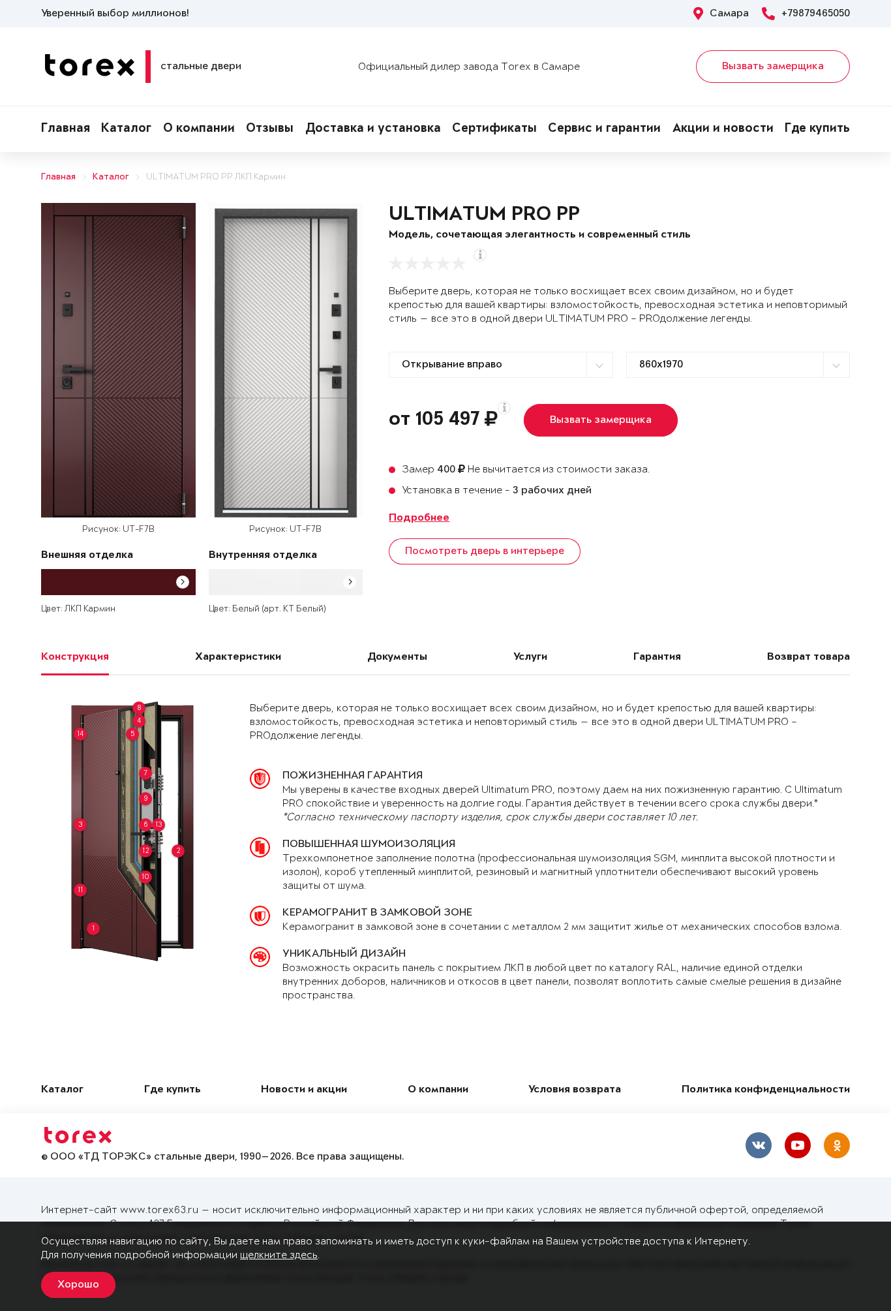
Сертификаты (494, 129)
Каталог (126, 129)
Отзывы (270, 129)
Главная (65, 129)
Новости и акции (304, 1090)
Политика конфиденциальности (766, 1090)
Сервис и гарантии (604, 129)
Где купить (817, 129)
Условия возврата (574, 1090)
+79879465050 (815, 14)
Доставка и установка (373, 129)
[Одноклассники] (837, 1145)
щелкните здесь (279, 1255)
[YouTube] (798, 1145)
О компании (199, 129)
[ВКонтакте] (759, 1145)
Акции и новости (723, 129)
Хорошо (78, 1285)
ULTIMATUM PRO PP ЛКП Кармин (216, 177)
